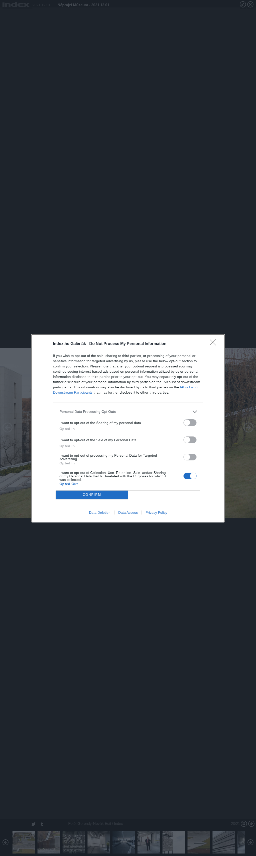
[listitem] (128, 411)
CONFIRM (92, 495)
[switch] (190, 422)
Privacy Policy (156, 512)
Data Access (128, 512)
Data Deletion (99, 512)
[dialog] (128, 428)
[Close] (214, 344)
